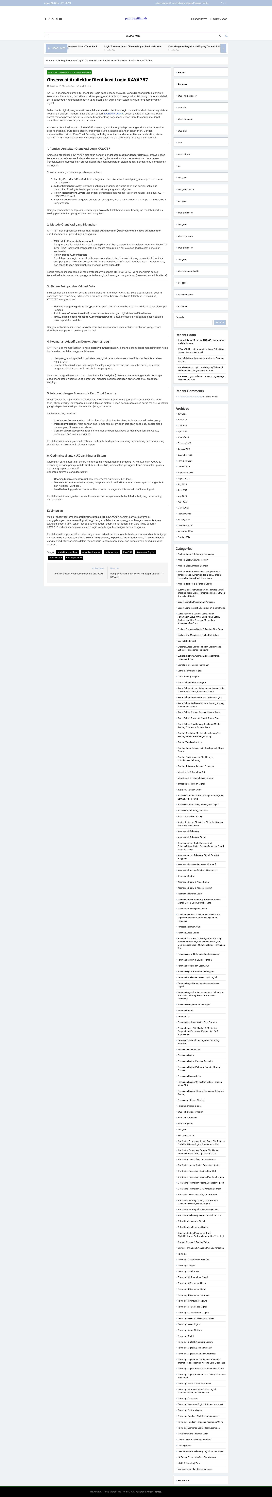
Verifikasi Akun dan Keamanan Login (195, 1469)
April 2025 (182, 502)
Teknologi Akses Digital (189, 1324)
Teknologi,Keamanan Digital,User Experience (199, 1428)
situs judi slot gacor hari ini (190, 1112)
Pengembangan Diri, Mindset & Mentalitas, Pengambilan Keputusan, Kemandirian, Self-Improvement (198, 1031)
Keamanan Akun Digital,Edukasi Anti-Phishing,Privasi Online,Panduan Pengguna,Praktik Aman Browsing (201, 846)
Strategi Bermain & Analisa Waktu (193, 1242)
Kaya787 (127, 552)
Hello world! (212, 396)
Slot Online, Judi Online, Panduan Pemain (197, 1159)
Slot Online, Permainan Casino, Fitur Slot (197, 1171)
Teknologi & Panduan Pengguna (192, 1301)
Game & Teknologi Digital (190, 670)
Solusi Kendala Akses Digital (191, 1221)
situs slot (182, 107)
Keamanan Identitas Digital (190, 893)
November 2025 (185, 461)
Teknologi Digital (186, 1336)
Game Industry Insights (188, 676)
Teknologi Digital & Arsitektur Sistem (195, 1342)
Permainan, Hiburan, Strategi (191, 1100)
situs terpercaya (185, 236)
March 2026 (183, 437)
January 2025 (184, 519)
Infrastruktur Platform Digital (191, 784)
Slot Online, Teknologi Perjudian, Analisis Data (199, 1215)
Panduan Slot (184, 1016)
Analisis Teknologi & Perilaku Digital (195, 584)
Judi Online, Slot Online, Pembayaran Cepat (198, 804)
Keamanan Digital (146, 552)
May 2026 (182, 425)
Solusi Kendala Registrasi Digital (193, 1227)
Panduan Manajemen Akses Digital (194, 1004)
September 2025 (185, 472)
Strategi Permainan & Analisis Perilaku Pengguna (201, 1248)
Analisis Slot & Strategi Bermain (193, 566)
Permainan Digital (186, 1055)
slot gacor (182, 177)
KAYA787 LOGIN (113, 113)
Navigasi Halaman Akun (189, 927)
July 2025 (182, 484)
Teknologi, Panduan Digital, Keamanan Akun (198, 1416)
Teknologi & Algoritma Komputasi (194, 1259)
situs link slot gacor (187, 96)
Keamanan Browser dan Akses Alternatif (197, 864)
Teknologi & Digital (187, 1265)
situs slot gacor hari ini (188, 271)
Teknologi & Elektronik (188, 1271)
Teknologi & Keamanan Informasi (193, 1295)
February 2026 (184, 443)
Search (180, 317)
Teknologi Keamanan (187, 1398)
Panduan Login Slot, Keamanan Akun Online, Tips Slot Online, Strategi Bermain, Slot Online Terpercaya (201, 995)
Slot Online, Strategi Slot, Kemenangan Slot (198, 1209)
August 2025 (183, 478)
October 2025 (184, 466)
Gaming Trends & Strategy (190, 742)
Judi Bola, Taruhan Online (189, 789)
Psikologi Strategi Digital (189, 1106)
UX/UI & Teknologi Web (189, 1463)
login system (55, 557)
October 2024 (184, 537)
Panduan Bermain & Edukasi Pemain (195, 960)
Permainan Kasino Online (189, 1076)
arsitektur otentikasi (67, 552)
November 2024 (185, 531)
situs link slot (184, 154)
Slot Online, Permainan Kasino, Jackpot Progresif (201, 1183)
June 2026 (182, 419)
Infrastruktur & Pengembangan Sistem (195, 778)
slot (179, 166)
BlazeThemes (154, 1491)
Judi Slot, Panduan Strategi (190, 816)
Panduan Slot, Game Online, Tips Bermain (197, 1022)
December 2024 (185, 525)
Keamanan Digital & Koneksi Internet (195, 888)
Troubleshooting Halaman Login (193, 1433)
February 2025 (184, 513)
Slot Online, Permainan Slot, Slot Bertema (197, 1194)
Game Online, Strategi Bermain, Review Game (199, 712)
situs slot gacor (185, 119)
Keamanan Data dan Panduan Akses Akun (197, 870)
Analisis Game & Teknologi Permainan (196, 554)
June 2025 (182, 490)
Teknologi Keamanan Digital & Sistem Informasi (69, 72)
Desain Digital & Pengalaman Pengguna (196, 602)
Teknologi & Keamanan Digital (192, 1289)
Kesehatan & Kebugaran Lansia (192, 908)
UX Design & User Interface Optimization (197, 1457)
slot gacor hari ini (186, 189)
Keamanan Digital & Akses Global (193, 882)
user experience (74, 557)
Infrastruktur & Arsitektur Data (192, 772)
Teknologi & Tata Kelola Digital (192, 1307)
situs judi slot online (187, 1117)
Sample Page (133, 36)
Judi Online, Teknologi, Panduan (193, 810)
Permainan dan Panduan (189, 1049)
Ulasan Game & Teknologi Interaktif (194, 1439)
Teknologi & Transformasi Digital (193, 1312)
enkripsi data (112, 552)
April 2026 (182, 431)
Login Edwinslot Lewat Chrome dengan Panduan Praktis (90, 46)
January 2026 (184, 449)
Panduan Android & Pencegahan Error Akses (198, 954)
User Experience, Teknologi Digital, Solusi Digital (201, 1451)
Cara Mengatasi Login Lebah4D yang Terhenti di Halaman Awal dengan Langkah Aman (168, 3)
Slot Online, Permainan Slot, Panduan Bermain (199, 1189)
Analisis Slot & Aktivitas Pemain (193, 560)
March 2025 (183, 508)
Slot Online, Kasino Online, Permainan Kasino (199, 1165)
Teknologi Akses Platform (190, 1330)
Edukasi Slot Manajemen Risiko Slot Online (198, 635)
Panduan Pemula (185, 1010)
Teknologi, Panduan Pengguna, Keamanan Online (200, 1422)
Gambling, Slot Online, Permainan (193, 665)
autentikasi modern (91, 552)
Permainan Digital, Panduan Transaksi (195, 1061)
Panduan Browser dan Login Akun (193, 966)
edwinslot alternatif (187, 641)
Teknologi (182, 1254)
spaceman (182, 306)
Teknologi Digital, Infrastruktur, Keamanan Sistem (201, 1368)
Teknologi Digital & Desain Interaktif (195, 1348)
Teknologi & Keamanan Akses (192, 1283)
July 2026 (182, 414)
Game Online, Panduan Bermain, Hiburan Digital (200, 697)
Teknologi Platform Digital (190, 1410)
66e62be (54, 86)
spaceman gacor (185, 294)
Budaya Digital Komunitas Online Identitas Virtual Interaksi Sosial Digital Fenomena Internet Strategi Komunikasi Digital (201, 593)
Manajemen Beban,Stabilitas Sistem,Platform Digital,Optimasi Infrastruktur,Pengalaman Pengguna (199, 917)
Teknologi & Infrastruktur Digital (193, 1277)
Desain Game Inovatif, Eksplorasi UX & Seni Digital (201, 608)
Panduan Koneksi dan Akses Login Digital (197, 977)
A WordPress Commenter (190, 396)
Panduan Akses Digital (188, 932)
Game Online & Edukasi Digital (192, 682)
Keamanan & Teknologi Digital (192, 837)
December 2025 (185, 455)
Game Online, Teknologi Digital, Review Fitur (198, 718)
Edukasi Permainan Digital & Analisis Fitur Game (200, 629)
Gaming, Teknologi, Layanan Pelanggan (196, 766)
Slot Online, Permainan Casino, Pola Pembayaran (201, 1177)
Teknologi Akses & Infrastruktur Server (196, 1318)
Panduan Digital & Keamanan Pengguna (196, 971)
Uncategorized (184, 1445)
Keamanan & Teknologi (188, 831)
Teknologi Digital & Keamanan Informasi (197, 1353)
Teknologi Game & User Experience (194, 1383)
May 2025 (182, 496)
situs (180, 142)
